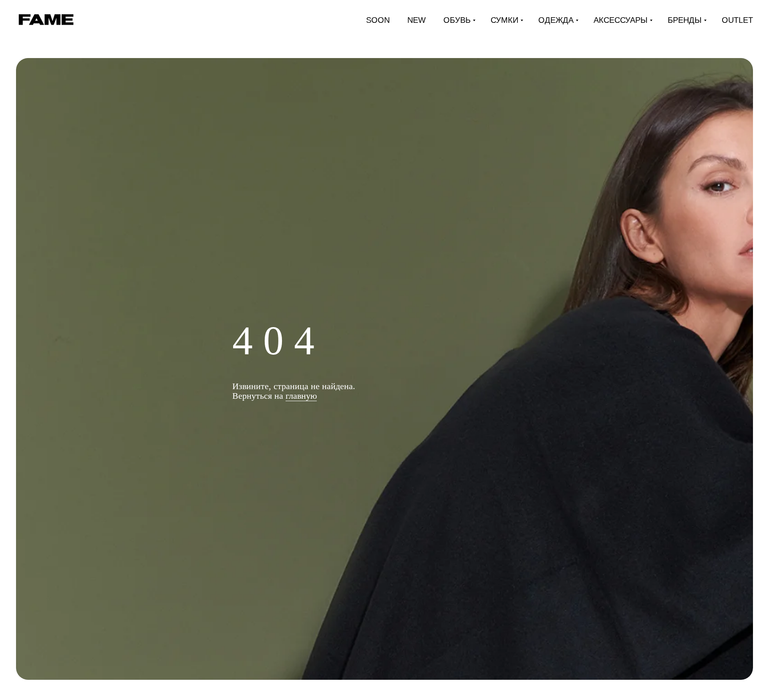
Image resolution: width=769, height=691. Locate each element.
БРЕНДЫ (685, 20)
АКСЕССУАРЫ (621, 20)
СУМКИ (504, 20)
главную (301, 396)
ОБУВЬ (457, 20)
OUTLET (737, 20)
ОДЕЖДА (556, 20)
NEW (416, 20)
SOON (378, 20)
